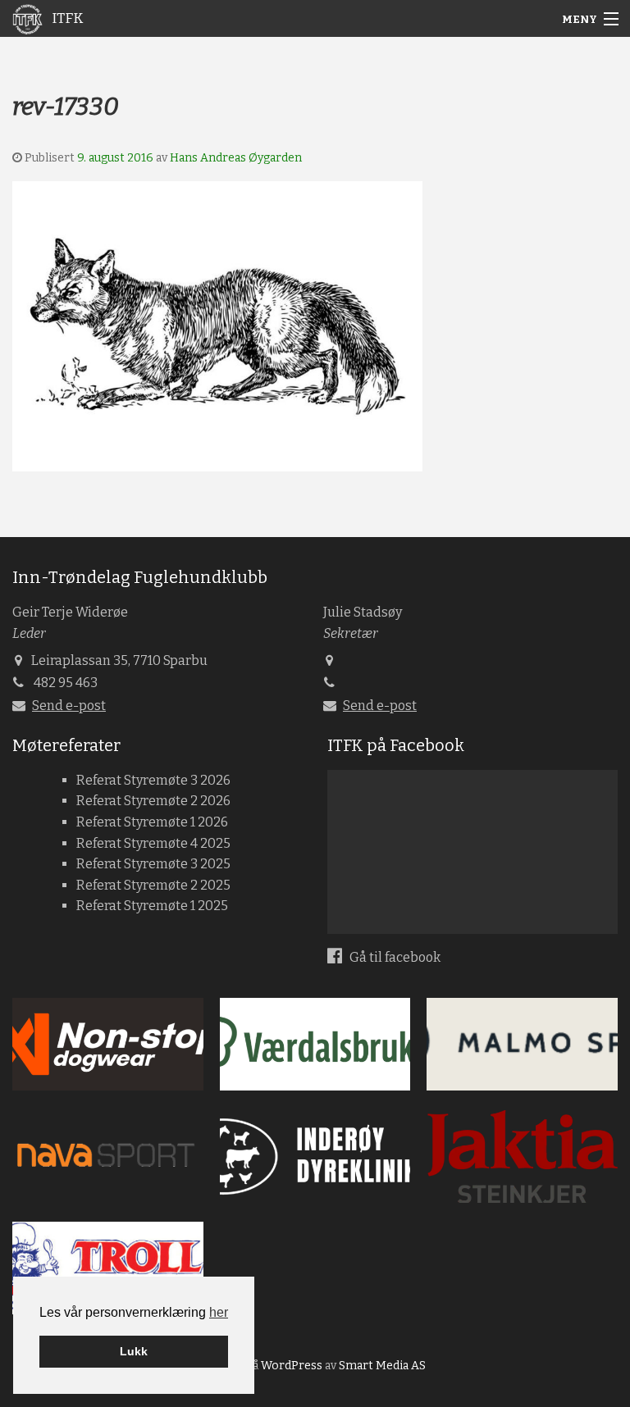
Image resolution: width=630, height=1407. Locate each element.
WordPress (291, 1366)
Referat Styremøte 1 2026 (152, 822)
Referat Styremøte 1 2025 (152, 905)
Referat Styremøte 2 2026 (153, 800)
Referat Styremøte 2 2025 (153, 885)
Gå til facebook (394, 957)
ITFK (66, 18)
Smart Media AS (382, 1366)
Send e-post (69, 705)
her (218, 1312)
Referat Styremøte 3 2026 (153, 780)
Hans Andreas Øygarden (236, 158)
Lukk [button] (134, 1351)
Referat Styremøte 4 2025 (153, 843)
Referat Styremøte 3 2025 (153, 864)
